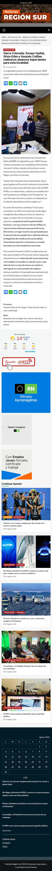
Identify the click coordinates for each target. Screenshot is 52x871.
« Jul (25, 777)
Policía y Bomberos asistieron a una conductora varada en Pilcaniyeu (25, 804)
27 (26, 767)
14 (33, 756)
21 (33, 761)
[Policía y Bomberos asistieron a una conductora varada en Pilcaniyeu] (26, 599)
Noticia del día (9, 50)
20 (26, 761)
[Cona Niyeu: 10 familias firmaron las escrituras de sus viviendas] (26, 647)
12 (19, 756)
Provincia (20, 565)
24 (6, 767)
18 (12, 761)
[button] (4, 30)
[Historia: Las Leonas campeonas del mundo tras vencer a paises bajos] (26, 504)
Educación (8, 708)
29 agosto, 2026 (10, 529)
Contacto (6, 842)
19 (19, 761)
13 (26, 756)
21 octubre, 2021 (10, 67)
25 (12, 767)
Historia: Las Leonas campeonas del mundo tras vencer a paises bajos (25, 782)
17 (6, 761)
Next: (25, 320)
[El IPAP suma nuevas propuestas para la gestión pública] (26, 695)
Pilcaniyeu (20, 612)
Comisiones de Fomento (13, 660)
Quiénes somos (8, 839)
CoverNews (20, 867)
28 (33, 767)
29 (39, 767)
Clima (4, 846)
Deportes (7, 517)
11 (12, 756)
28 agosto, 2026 (10, 719)
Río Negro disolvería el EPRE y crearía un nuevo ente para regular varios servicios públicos (25, 793)
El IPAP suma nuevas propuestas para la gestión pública (25, 826)
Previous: (25, 307)
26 (19, 767)
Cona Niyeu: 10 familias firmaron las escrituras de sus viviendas (24, 815)
